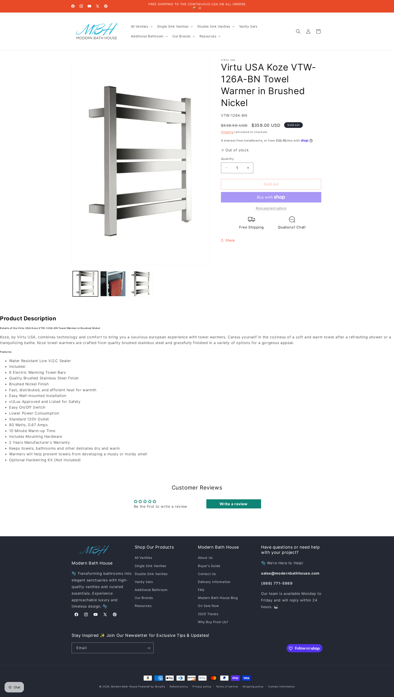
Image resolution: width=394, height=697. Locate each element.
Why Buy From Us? (213, 622)
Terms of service (227, 686)
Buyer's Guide (209, 566)
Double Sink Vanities (151, 574)
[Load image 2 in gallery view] (113, 283)
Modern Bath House (124, 686)
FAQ (201, 590)
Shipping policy (253, 686)
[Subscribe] (148, 648)
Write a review (233, 504)
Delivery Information (214, 582)
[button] (141, 26)
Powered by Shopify (151, 686)
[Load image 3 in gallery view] (140, 283)
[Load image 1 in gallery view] (85, 283)
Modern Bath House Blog (218, 598)
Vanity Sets (144, 582)
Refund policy (179, 686)
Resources (143, 606)
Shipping (227, 132)
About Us (205, 558)
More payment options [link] (271, 208)
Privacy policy (201, 686)
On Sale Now (208, 606)
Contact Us (207, 574)
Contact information (281, 686)
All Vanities (143, 558)
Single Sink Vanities (150, 566)
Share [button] (230, 240)
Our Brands (144, 598)
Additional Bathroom (151, 590)
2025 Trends (208, 614)
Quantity (227, 159)
